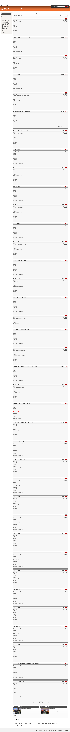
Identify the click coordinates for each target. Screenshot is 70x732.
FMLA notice (3, 32)
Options (66, 16)
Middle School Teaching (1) (5, 23)
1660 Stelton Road (53, 730)
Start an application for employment (26, 708)
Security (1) (3, 25)
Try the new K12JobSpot (24, 2)
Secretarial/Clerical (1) (5, 24)
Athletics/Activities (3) (5, 18)
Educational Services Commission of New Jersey (43, 730)
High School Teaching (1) (5, 20)
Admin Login (66, 730)
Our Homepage (5, 5)
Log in (14, 715)
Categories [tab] (4, 16)
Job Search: (56, 6)
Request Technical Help (17, 725)
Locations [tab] (8, 16)
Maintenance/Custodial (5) (5, 22)
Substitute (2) (3, 27)
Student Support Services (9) (5, 26)
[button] (68, 2)
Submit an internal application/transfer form (55, 711)
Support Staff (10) (4, 28)
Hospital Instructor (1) (5, 21)
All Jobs (3, 30)
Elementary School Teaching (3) (6, 19)
